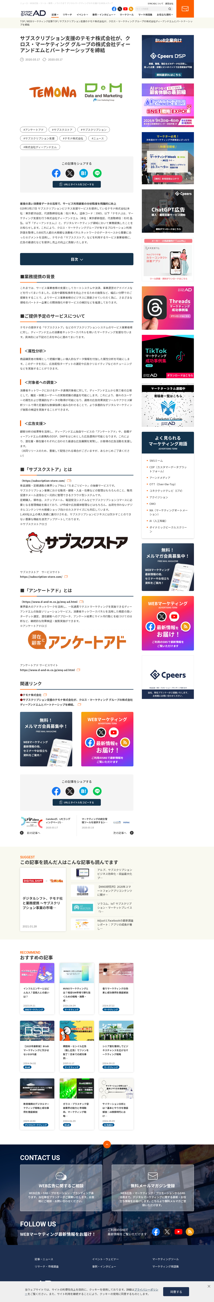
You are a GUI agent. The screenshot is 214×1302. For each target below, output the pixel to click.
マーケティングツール (165, 1259)
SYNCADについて (156, 4)
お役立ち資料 (164, 14)
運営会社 (169, 4)
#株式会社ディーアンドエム (40, 147)
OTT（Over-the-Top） (163, 484)
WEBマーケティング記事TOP (42, 21)
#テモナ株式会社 (73, 138)
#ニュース (98, 138)
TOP (22, 21)
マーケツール (127, 14)
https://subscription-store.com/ (44, 481)
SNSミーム (156, 461)
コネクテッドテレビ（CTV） (166, 491)
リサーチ (67, 14)
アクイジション (158, 497)
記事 (54, 14)
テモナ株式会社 (32, 695)
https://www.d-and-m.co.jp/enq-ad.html (50, 602)
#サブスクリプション (93, 130)
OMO (152, 504)
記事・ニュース (44, 1259)
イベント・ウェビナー (105, 1259)
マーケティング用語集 (165, 1266)
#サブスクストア (62, 130)
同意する (176, 1291)
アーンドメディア (159, 478)
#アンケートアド (33, 130)
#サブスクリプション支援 (39, 138)
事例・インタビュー (102, 14)
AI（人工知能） (158, 521)
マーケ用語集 (145, 14)
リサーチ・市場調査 (47, 1266)
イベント (81, 14)
